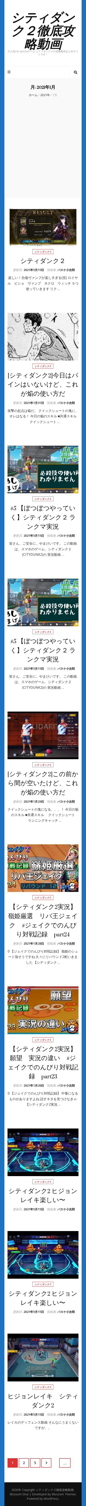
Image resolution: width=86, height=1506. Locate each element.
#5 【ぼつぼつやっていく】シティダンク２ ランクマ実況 (43, 517)
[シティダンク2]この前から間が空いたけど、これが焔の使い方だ (43, 783)
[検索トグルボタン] (75, 72)
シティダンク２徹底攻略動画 (43, 29)
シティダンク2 (43, 251)
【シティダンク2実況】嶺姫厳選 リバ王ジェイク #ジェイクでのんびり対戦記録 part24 (43, 920)
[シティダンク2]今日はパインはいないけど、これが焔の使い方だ (43, 385)
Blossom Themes (64, 1494)
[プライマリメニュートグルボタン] (9, 72)
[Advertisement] (43, 147)
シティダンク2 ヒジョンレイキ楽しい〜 (43, 1195)
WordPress (51, 1499)
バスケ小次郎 (66, 270)
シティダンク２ (43, 261)
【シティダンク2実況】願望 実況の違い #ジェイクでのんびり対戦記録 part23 (43, 1062)
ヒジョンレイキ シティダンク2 (43, 1401)
